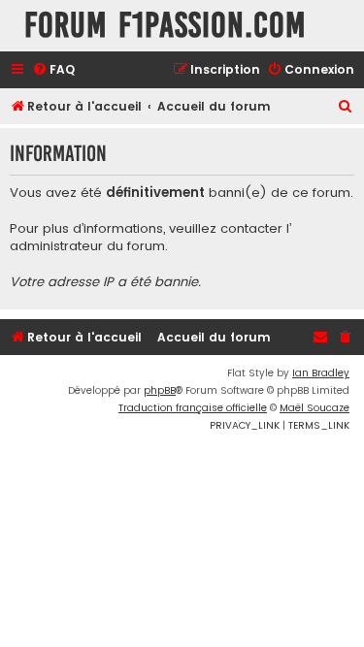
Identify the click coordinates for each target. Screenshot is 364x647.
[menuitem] (53, 70)
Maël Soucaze (314, 408)
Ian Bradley (320, 373)
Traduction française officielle (192, 408)
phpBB (160, 390)
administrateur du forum (87, 246)
